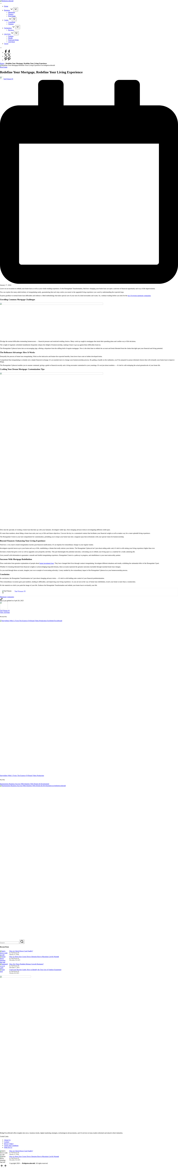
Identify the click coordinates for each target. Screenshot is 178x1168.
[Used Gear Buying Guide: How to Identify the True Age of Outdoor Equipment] (4, 970)
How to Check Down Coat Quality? (21, 951)
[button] (5, 612)
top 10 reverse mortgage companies (139, 295)
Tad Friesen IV (5, 610)
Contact (6, 1142)
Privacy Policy (9, 1144)
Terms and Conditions (11, 1145)
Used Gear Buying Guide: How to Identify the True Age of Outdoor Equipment (35, 970)
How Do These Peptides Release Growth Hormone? (26, 964)
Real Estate (3, 67)
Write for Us (8, 1147)
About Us (7, 1140)
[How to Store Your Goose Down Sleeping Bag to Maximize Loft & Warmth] (4, 959)
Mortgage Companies (7, 597)
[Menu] (1, 3)
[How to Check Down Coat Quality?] (4, 953)
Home (2, 63)
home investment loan (47, 563)
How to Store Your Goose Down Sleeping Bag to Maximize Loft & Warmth (34, 957)
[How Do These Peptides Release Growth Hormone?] (4, 966)
